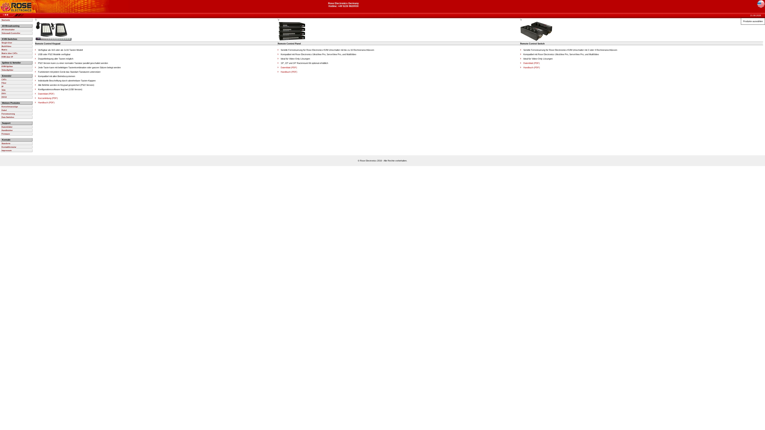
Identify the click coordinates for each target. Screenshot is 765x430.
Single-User (7, 43)
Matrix (4, 50)
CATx (4, 80)
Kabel (4, 110)
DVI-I (4, 94)
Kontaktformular (9, 147)
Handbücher (7, 130)
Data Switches (8, 117)
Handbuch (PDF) (46, 102)
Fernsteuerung (8, 114)
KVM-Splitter (7, 66)
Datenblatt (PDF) (46, 94)
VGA (4, 90)
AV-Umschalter (8, 30)
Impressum (7, 150)
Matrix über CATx (9, 53)
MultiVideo (6, 46)
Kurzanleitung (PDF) (48, 98)
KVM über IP (7, 57)
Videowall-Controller (11, 33)
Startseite (6, 20)
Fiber (4, 83)
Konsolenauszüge (10, 107)
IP (2, 87)
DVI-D (4, 97)
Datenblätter (7, 127)
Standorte (6, 144)
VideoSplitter (7, 70)
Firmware (6, 134)
